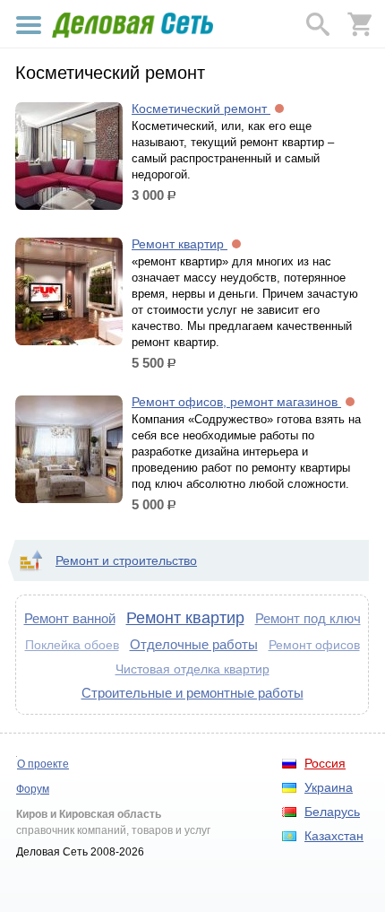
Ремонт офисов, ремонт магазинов (236, 402)
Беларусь (332, 811)
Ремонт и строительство (126, 560)
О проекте (43, 764)
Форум (32, 789)
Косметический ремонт (201, 108)
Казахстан (334, 836)
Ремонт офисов (314, 645)
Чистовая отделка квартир (193, 669)
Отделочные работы (194, 644)
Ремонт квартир (179, 244)
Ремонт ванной (70, 618)
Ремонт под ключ (308, 618)
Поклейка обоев (72, 645)
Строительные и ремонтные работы (192, 692)
